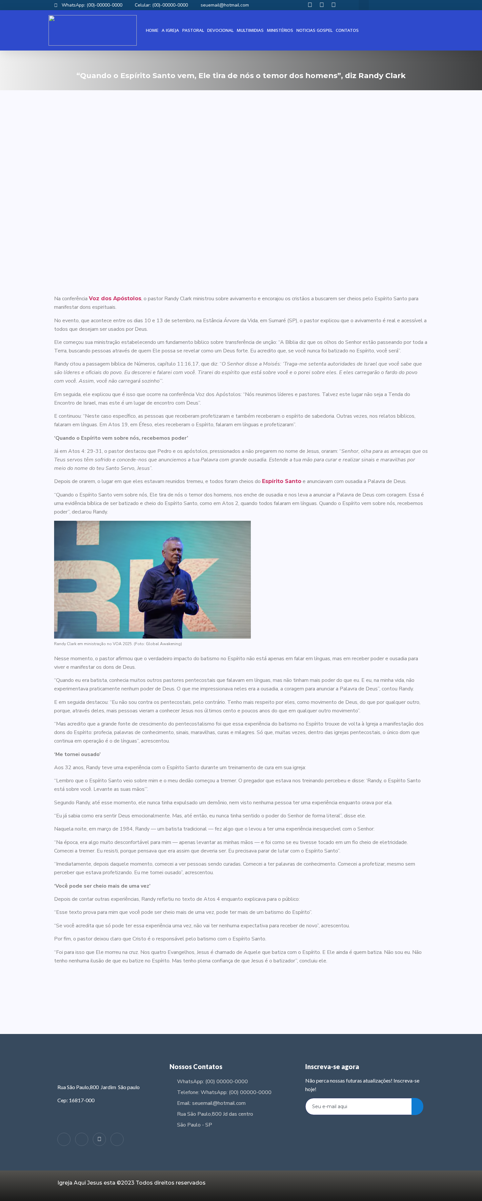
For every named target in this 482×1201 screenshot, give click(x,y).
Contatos (347, 30)
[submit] (417, 1106)
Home (152, 30)
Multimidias (250, 30)
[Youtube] (117, 1139)
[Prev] (147, 1000)
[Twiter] (99, 1139)
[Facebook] (81, 1139)
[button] (364, 5)
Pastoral (193, 30)
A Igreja (170, 30)
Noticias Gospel (314, 30)
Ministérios (280, 30)
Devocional (220, 30)
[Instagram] (63, 1139)
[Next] (334, 1000)
